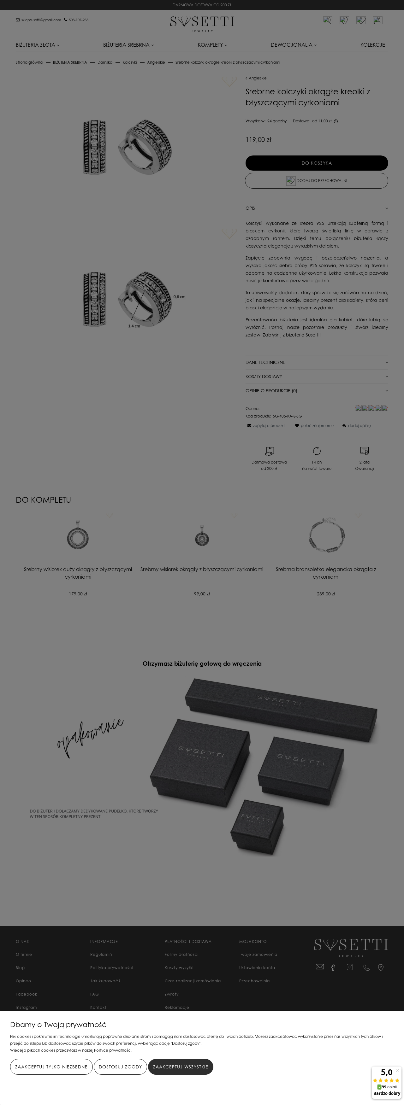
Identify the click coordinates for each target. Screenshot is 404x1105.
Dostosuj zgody (120, 1066)
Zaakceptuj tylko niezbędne (51, 1066)
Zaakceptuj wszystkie (180, 1066)
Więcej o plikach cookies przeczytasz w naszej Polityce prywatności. (71, 1050)
